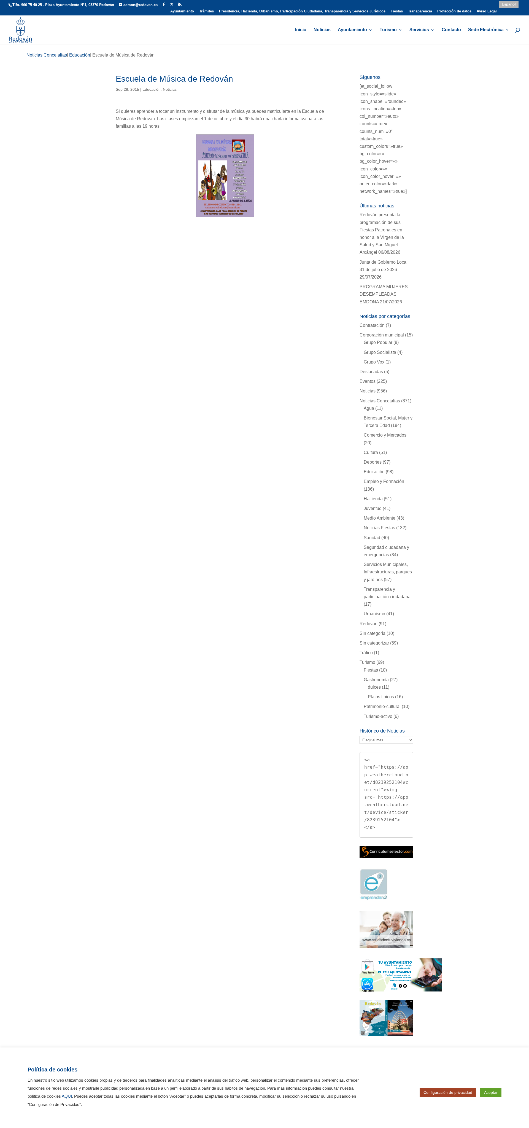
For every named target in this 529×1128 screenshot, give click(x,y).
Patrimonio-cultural (382, 706)
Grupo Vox (374, 362)
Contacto (451, 30)
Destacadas (371, 371)
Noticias (322, 30)
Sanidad (372, 537)
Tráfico (366, 652)
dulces (374, 687)
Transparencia (420, 11)
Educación (151, 89)
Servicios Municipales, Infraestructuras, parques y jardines (388, 572)
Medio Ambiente (379, 518)
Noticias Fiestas (379, 527)
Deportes (373, 462)
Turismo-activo (378, 716)
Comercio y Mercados (385, 435)
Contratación (372, 325)
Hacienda (373, 498)
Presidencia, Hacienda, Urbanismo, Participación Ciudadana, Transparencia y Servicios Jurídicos (302, 11)
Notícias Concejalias (380, 401)
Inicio (300, 30)
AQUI (67, 1096)
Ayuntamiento (182, 11)
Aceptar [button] (491, 1092)
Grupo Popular (378, 342)
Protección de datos (454, 11)
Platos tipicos (381, 696)
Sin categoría (372, 633)
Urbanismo (374, 613)
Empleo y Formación (384, 481)
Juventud (373, 508)
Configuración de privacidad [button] (447, 1092)
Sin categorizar (374, 643)
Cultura (371, 452)
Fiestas (397, 11)
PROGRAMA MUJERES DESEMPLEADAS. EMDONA (384, 294)
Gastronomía (376, 679)
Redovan (368, 623)
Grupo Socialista (380, 352)
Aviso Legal (487, 11)
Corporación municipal (382, 335)
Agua (369, 408)
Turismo (388, 30)
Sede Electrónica (486, 30)
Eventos (368, 381)
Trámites (206, 11)
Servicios (419, 30)
